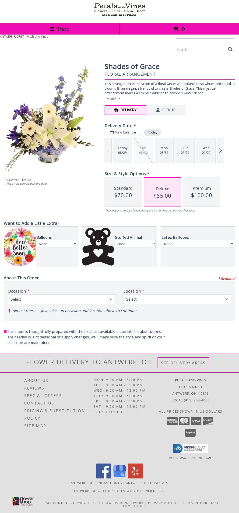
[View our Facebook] (103, 477)
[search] (230, 49)
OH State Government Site (141, 491)
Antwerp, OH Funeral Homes (96, 483)
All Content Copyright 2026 (73, 503)
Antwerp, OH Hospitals (147, 483)
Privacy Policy (162, 503)
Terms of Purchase (200, 503)
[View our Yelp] (135, 477)
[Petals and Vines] (119, 16)
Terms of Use (134, 506)
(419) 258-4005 (197, 400)
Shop (63, 29)
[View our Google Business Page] (119, 477)
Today (152, 132)
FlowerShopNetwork (123, 503)
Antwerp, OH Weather (93, 491)
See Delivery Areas (183, 362)
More (111, 98)
